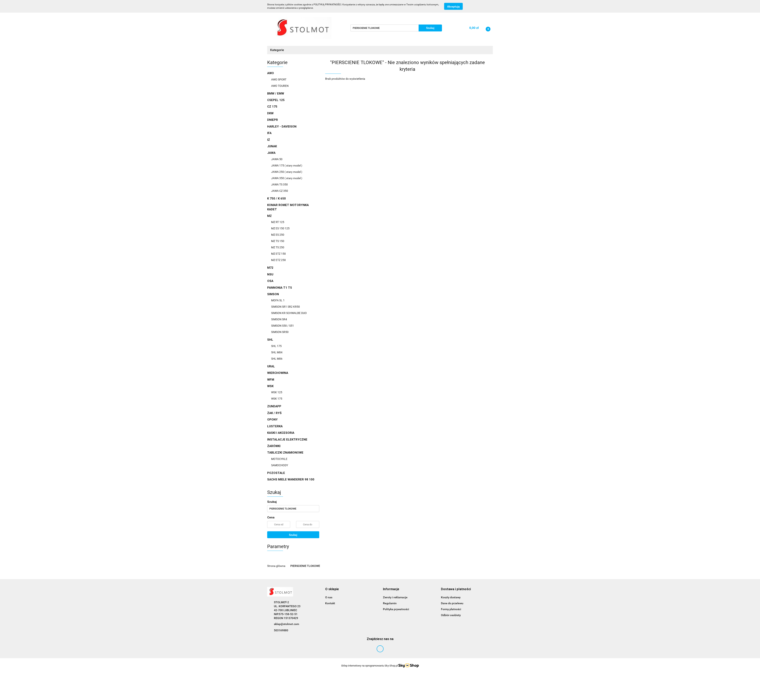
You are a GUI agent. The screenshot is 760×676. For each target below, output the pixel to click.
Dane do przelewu (452, 603)
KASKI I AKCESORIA (280, 433)
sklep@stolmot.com (286, 624)
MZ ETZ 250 (278, 260)
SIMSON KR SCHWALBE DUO (289, 313)
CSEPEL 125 (276, 100)
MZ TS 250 (277, 247)
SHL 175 (276, 346)
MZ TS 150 (277, 241)
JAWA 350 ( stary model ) (286, 178)
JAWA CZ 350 (279, 190)
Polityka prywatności (396, 609)
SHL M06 (276, 358)
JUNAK (272, 146)
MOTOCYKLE (279, 458)
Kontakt (330, 603)
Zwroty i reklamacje (395, 597)
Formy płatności (451, 609)
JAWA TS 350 (279, 184)
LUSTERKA (275, 426)
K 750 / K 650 (276, 198)
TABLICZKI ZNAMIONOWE (285, 452)
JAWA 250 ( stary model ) (286, 171)
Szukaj (293, 534)
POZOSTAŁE (276, 473)
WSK (270, 386)
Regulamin (390, 603)
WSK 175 (276, 398)
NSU (270, 274)
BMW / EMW (275, 93)
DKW (270, 113)
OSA (270, 281)
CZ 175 (272, 106)
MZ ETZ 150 (278, 253)
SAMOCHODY (279, 465)
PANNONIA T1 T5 (279, 287)
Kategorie (277, 50)
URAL (271, 366)
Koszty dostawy (451, 597)
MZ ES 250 (277, 234)
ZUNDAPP (274, 406)
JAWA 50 (276, 159)
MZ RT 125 (277, 222)
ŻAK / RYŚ (274, 413)
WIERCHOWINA (277, 373)
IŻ (268, 140)
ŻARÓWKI (273, 446)
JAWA (271, 153)
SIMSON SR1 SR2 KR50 (285, 306)
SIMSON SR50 (280, 332)
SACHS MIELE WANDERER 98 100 (290, 479)
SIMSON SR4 (279, 319)
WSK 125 (276, 392)
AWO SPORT (278, 79)
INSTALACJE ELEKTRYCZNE (287, 439)
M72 (270, 267)
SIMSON (273, 294)
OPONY (272, 419)
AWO (271, 73)
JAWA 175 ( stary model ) (286, 165)
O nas (328, 597)
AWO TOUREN (280, 85)
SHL (270, 339)
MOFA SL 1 (278, 300)
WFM (270, 379)
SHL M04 (276, 352)
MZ (270, 216)
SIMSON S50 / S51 (282, 325)
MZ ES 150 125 (280, 228)
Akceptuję (453, 6)
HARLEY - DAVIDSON (281, 126)
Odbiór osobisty (451, 615)
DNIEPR (272, 120)
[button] (332, 589)
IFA (269, 133)
